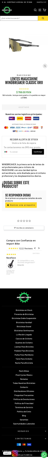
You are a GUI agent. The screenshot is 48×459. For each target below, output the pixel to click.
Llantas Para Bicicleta (24, 347)
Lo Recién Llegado (24, 334)
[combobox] (19, 18)
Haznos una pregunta (22, 205)
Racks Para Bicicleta (24, 363)
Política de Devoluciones (24, 399)
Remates (24, 379)
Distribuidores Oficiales (24, 391)
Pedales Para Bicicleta (24, 351)
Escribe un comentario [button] (25, 228)
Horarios (23, 431)
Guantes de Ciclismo (24, 342)
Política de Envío (24, 411)
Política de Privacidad (24, 403)
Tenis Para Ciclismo (24, 359)
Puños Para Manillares (24, 355)
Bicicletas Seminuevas (24, 330)
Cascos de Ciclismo (24, 338)
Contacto (24, 387)
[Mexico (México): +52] (6, 151)
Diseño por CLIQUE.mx (24, 455)
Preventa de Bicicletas (24, 314)
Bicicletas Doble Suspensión (24, 318)
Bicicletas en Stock (24, 310)
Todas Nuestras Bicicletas (24, 383)
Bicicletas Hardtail (24, 322)
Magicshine (24, 75)
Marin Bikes (24, 371)
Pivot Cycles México (24, 375)
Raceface (11, 257)
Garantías (24, 419)
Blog (24, 415)
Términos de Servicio (24, 407)
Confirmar (38, 152)
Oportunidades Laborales (24, 423)
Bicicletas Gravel (24, 326)
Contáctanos (23, 439)
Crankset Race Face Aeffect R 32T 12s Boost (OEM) (10, 272)
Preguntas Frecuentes (23, 395)
